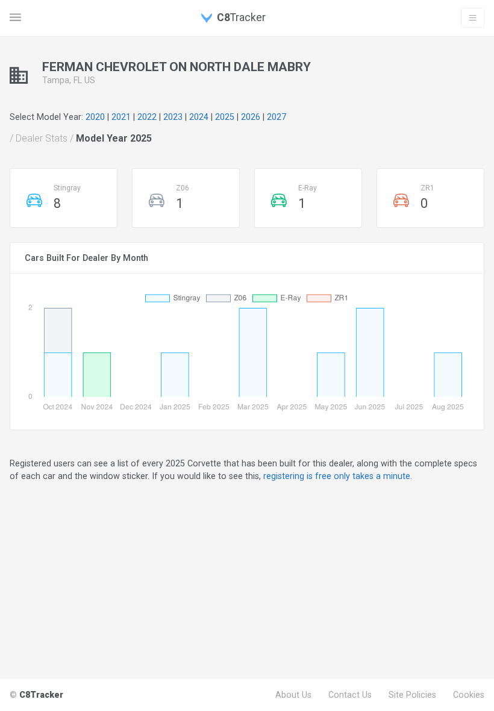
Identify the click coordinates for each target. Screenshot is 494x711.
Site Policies (412, 695)
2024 (198, 117)
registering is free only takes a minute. (337, 476)
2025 (224, 117)
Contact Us (350, 695)
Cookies (468, 695)
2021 (121, 117)
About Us (293, 695)
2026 (250, 117)
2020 (95, 117)
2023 (173, 117)
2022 (147, 117)
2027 (276, 117)
